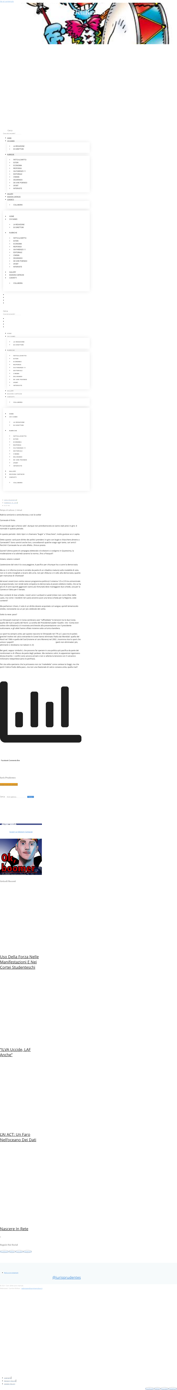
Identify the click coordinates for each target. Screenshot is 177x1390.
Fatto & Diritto (19, 160)
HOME (9, 138)
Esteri (15, 162)
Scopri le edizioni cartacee (21, 832)
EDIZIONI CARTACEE (14, 197)
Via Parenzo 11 (19, 171)
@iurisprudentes (66, 1277)
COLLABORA (18, 205)
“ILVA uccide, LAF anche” (15, 1052)
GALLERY (10, 194)
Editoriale (17, 174)
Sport (15, 185)
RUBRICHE (10, 154)
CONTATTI (10, 199)
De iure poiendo (20, 183)
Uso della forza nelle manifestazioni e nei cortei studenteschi (19, 962)
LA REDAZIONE (18, 146)
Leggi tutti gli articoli (9, 784)
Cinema (16, 177)
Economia (17, 165)
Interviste (17, 188)
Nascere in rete (14, 1228)
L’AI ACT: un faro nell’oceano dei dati (18, 1137)
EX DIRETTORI (18, 149)
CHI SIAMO (11, 141)
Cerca (10, 130)
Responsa (17, 168)
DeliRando (17, 180)
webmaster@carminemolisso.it (31, 1288)
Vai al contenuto (7, 1)
